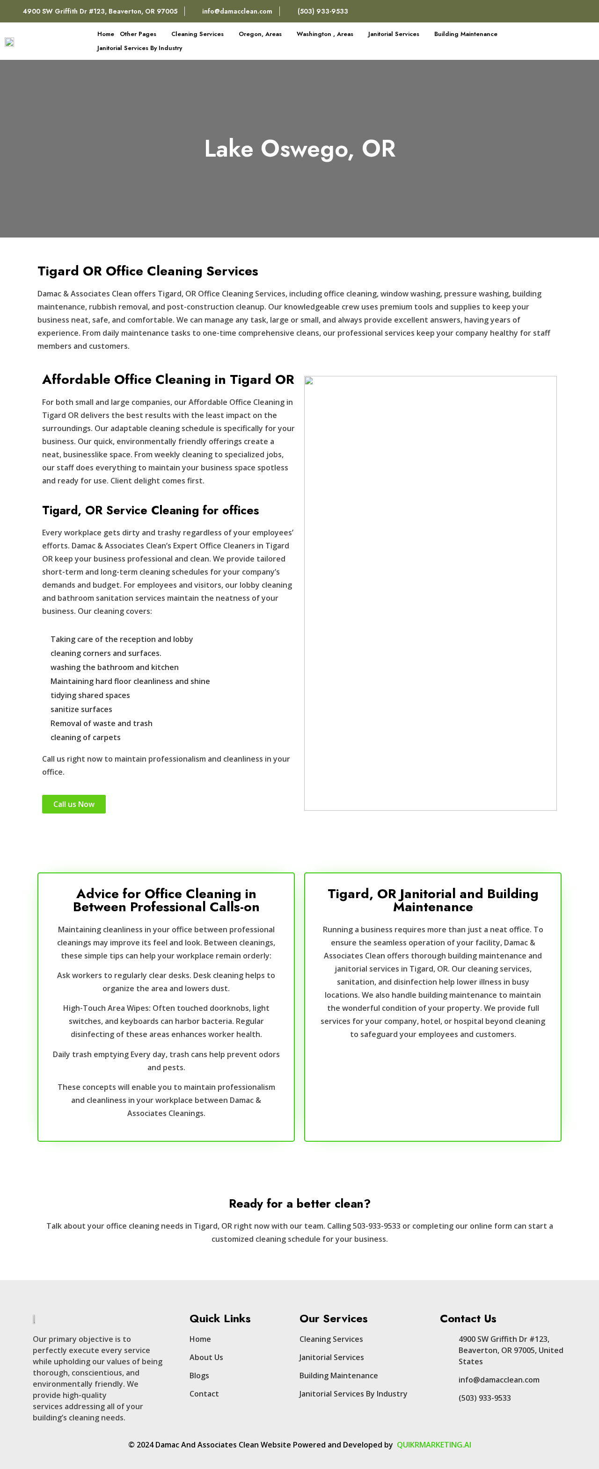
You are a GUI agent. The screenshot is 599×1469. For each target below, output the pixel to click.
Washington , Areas (325, 33)
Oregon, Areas (260, 33)
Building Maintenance (465, 33)
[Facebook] (542, 11)
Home (105, 33)
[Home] (562, 11)
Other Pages (138, 33)
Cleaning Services (197, 33)
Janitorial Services (393, 33)
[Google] (583, 11)
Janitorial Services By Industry (139, 47)
